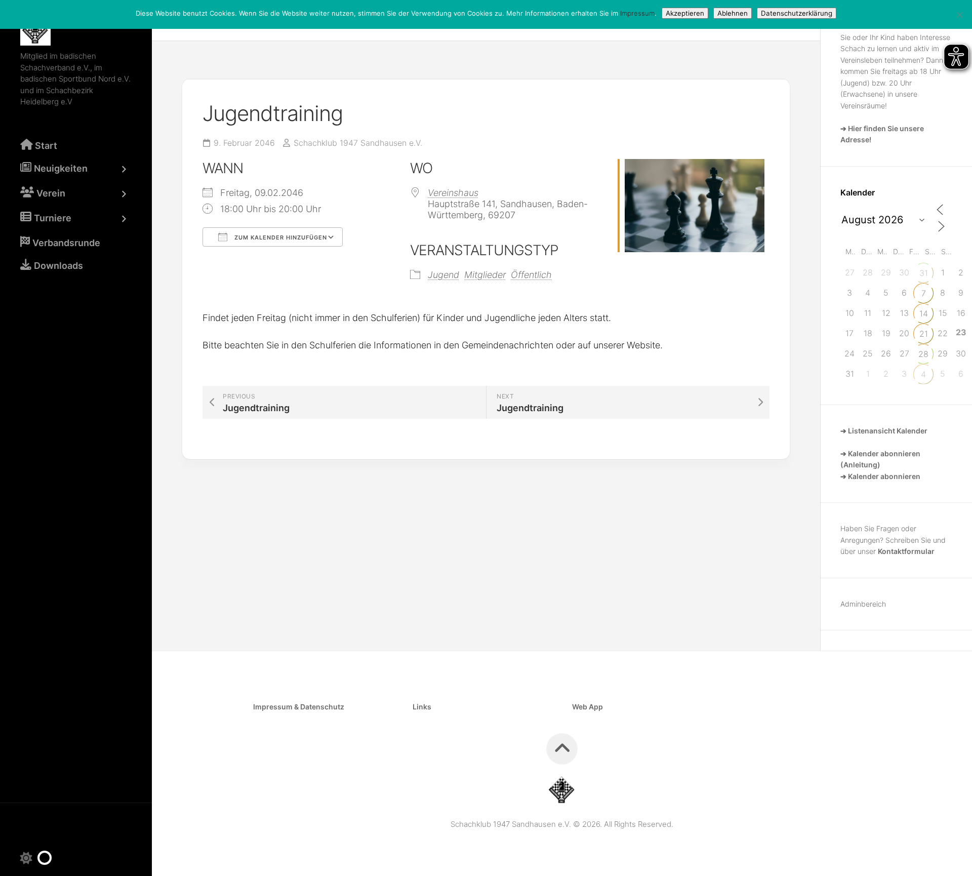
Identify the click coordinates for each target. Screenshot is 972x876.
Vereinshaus (453, 192)
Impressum (637, 13)
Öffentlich (531, 274)
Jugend (443, 274)
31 (923, 273)
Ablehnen (732, 13)
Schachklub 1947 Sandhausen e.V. (358, 143)
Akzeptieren (685, 13)
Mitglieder (485, 274)
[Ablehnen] (959, 15)
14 (923, 313)
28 (923, 354)
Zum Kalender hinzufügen (279, 237)
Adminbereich (863, 604)
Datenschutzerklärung (796, 13)
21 (923, 334)
